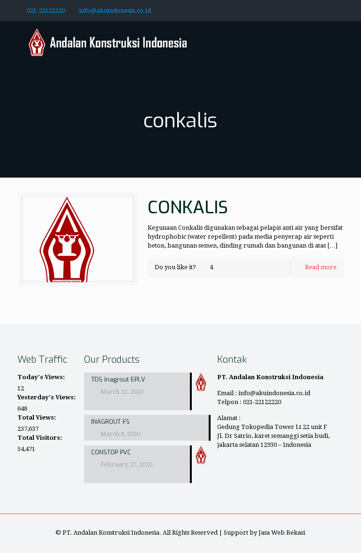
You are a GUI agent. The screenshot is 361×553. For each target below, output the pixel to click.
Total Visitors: (40, 437)
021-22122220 (46, 10)
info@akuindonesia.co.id (115, 10)
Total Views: (37, 417)
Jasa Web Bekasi (282, 532)
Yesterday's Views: (47, 397)
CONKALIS (188, 207)
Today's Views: (41, 377)
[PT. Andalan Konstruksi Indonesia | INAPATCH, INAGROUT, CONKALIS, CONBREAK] (108, 42)
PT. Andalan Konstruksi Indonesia (111, 532)
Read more (321, 267)
